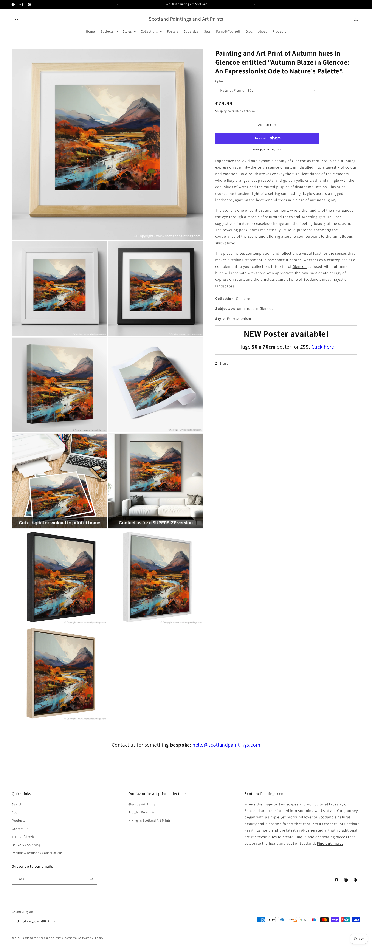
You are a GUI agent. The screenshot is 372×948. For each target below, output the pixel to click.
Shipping (221, 111)
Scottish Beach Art (142, 812)
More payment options (267, 149)
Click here (323, 346)
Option (220, 81)
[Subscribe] (92, 879)
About (16, 812)
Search (17, 804)
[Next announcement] (254, 4)
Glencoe (299, 160)
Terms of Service (24, 836)
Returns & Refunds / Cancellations (37, 852)
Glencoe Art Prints (141, 804)
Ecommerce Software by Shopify (83, 937)
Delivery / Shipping (26, 845)
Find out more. (330, 843)
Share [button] (224, 363)
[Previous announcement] (117, 4)
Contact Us (20, 828)
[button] (17, 19)
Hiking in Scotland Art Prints (149, 820)
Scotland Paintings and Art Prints (42, 937)
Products (18, 820)
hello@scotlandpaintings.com (226, 744)
